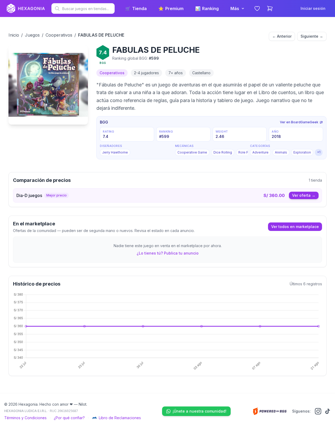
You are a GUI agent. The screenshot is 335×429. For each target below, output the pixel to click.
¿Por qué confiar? (69, 417)
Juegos (32, 35)
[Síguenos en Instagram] (318, 411)
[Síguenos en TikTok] (327, 411)
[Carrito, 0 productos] (270, 8)
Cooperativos (59, 35)
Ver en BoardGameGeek (299, 122)
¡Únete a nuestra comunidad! (199, 411)
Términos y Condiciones (25, 417)
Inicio (13, 35)
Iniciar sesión (313, 8)
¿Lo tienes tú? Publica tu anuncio (168, 253)
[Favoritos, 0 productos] (257, 8)
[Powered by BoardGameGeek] (270, 411)
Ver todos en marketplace (295, 226)
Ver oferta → (303, 195)
